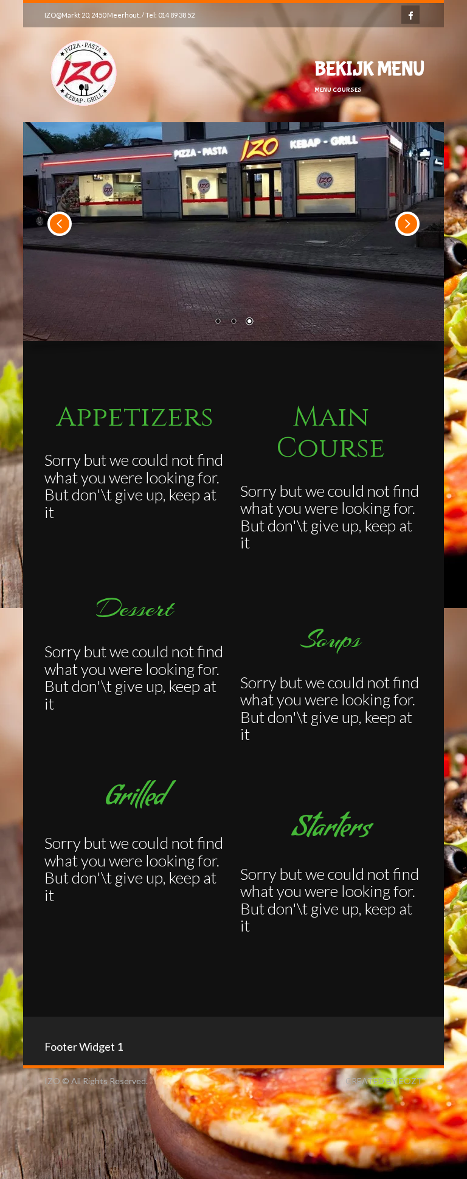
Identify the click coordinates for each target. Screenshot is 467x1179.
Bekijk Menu (369, 76)
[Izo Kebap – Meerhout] (84, 130)
